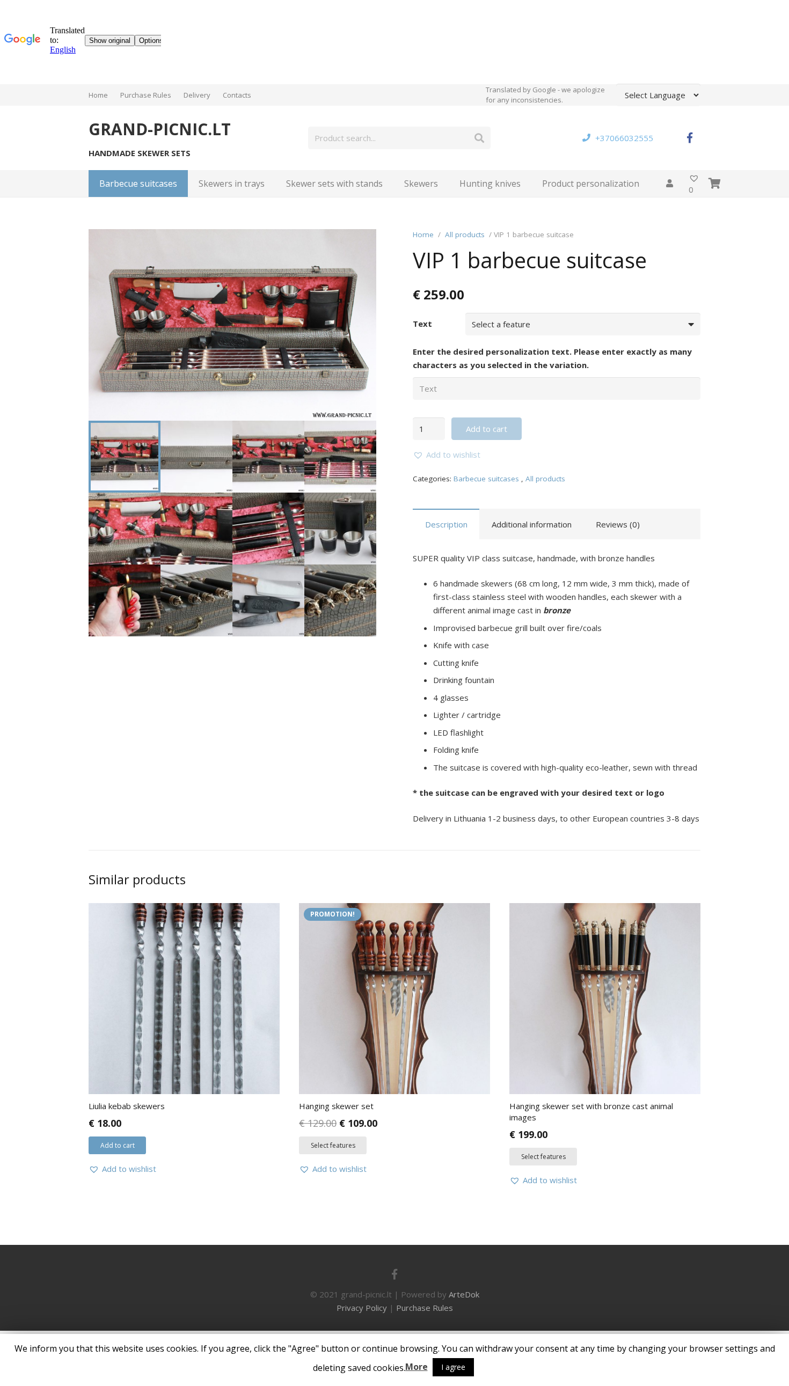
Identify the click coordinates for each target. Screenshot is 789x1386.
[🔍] (360, 245)
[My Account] (669, 183)
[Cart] (714, 183)
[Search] (479, 138)
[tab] (446, 524)
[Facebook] (689, 138)
